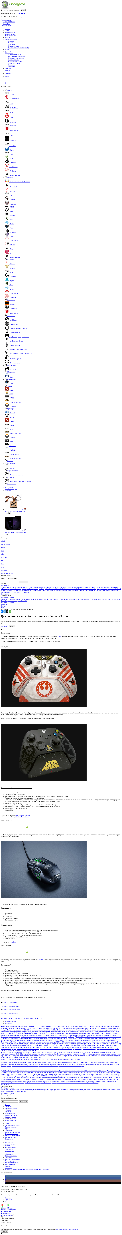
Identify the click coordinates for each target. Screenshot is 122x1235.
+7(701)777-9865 (9, 22)
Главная (7, 29)
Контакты (8, 68)
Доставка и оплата (11, 39)
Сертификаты (11, 484)
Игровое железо (12, 471)
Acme (2, 551)
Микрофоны (11, 372)
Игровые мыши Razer (9, 1002)
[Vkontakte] (5, 1176)
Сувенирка (10, 409)
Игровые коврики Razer (10, 1013)
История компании (14, 54)
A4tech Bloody (5, 544)
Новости (7, 37)
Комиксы (10, 461)
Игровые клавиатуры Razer (11, 1009)
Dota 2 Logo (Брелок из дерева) (15, 511)
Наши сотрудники (14, 63)
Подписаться (23, 582)
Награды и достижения (16, 58)
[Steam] (5, 1183)
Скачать (7, 70)
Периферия (11, 463)
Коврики (10, 177)
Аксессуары (11, 316)
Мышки (9, 90)
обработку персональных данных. (67, 1229)
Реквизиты (11, 66)
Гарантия (8, 51)
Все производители (7, 573)
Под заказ (11, 44)
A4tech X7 (4, 547)
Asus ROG (4, 570)
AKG (2, 560)
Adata (2, 554)
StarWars (18, 815)
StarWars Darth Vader (22, 817)
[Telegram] (4, 611)
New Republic (25, 815)
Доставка (11, 41)
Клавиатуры (11, 300)
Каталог (7, 30)
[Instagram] (5, 1181)
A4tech (3, 541)
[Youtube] (5, 1179)
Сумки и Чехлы (12, 379)
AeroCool (4, 557)
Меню (7, 76)
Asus (2, 567)
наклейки (13, 942)
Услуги (7, 49)
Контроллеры (11, 365)
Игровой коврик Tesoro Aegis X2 (15, 532)
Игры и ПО (11, 477)
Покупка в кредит (14, 46)
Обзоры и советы (10, 36)
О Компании (9, 53)
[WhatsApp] (10, 611)
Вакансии (11, 65)
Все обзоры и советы (7, 597)
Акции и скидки (10, 34)
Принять (12, 626)
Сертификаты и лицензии (16, 56)
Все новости (5, 585)
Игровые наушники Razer (10, 1006)
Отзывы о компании (15, 61)
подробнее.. (4, 626)
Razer (59, 636)
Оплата (10, 42)
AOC (2, 564)
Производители (10, 32)
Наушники (10, 260)
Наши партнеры (13, 60)
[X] (7, 611)
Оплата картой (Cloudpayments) (18, 48)
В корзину (4, 1231)
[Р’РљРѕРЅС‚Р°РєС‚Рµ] (2, 611)
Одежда (9, 386)
